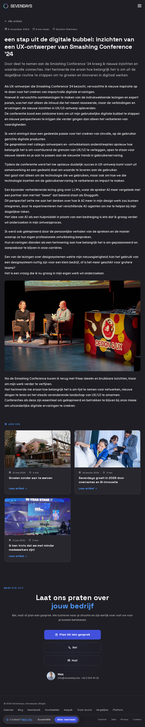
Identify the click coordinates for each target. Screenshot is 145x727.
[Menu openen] (139, 6)
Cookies (137, 719)
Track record (84, 709)
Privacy (124, 719)
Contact (102, 719)
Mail (74, 660)
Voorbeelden (52, 709)
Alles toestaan (66, 719)
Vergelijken (102, 709)
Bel (74, 647)
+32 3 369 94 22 (90, 678)
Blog (20, 709)
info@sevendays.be (69, 678)
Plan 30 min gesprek (74, 634)
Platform (118, 709)
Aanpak (68, 709)
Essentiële (44, 719)
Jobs (113, 719)
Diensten (8, 709)
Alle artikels (15, 21)
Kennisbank (34, 709)
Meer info (26, 719)
